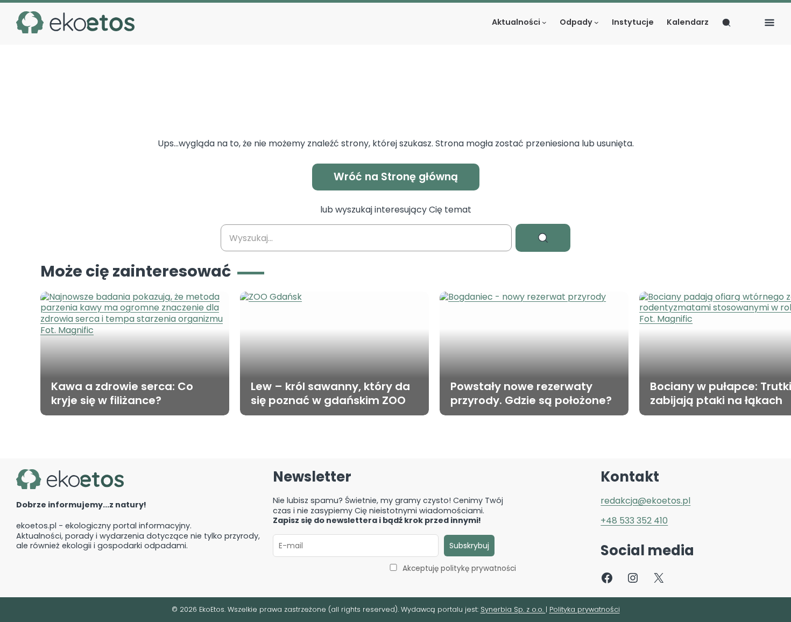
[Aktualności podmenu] (544, 22)
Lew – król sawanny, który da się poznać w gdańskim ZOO (330, 393)
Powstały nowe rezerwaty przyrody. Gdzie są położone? (531, 393)
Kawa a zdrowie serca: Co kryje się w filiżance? (122, 393)
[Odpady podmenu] (596, 22)
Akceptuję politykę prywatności (459, 568)
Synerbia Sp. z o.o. (513, 609)
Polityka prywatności (584, 609)
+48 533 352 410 (634, 520)
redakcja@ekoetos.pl (645, 500)
